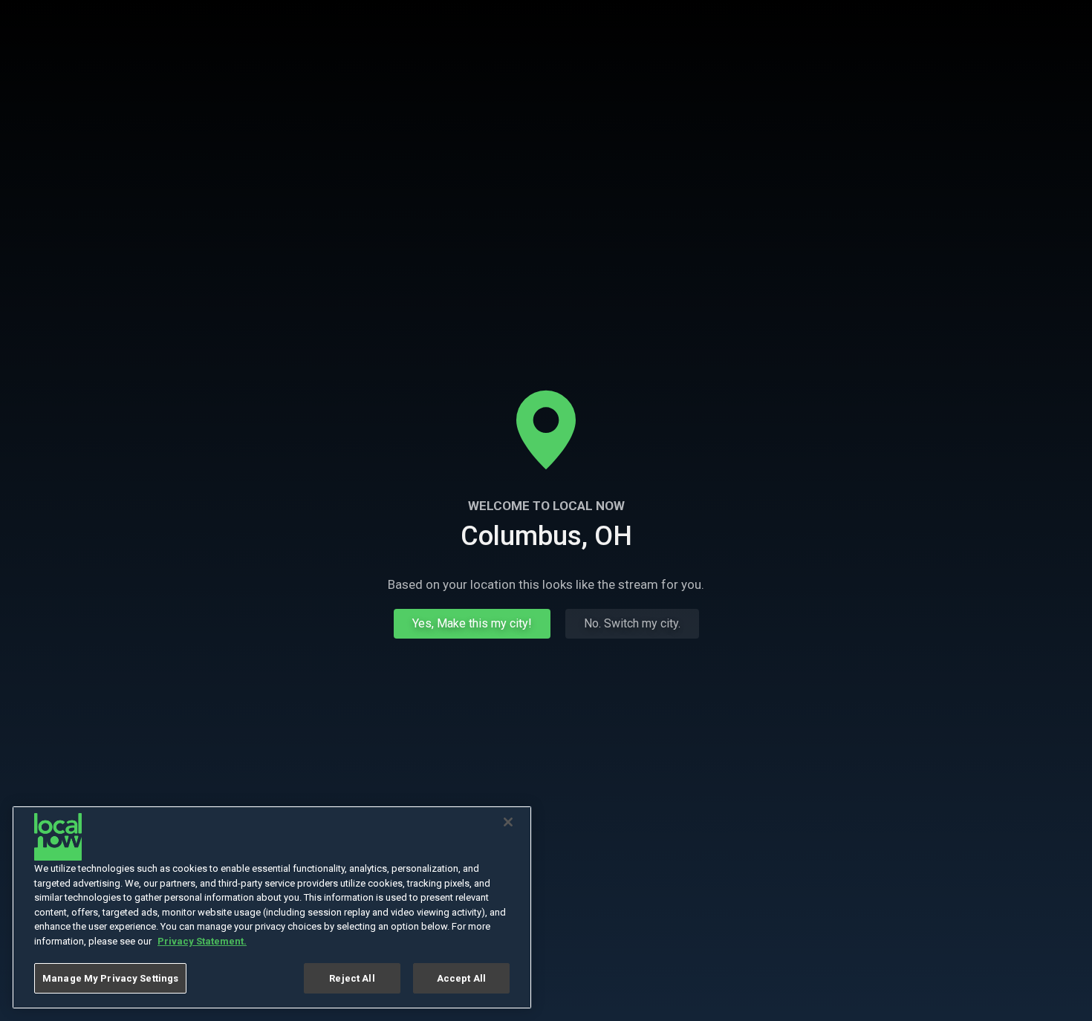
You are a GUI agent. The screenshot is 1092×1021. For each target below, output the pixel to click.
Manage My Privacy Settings (110, 978)
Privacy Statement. (202, 941)
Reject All (351, 978)
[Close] (508, 822)
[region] (272, 907)
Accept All (461, 978)
